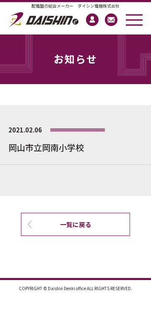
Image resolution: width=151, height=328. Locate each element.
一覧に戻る (75, 224)
